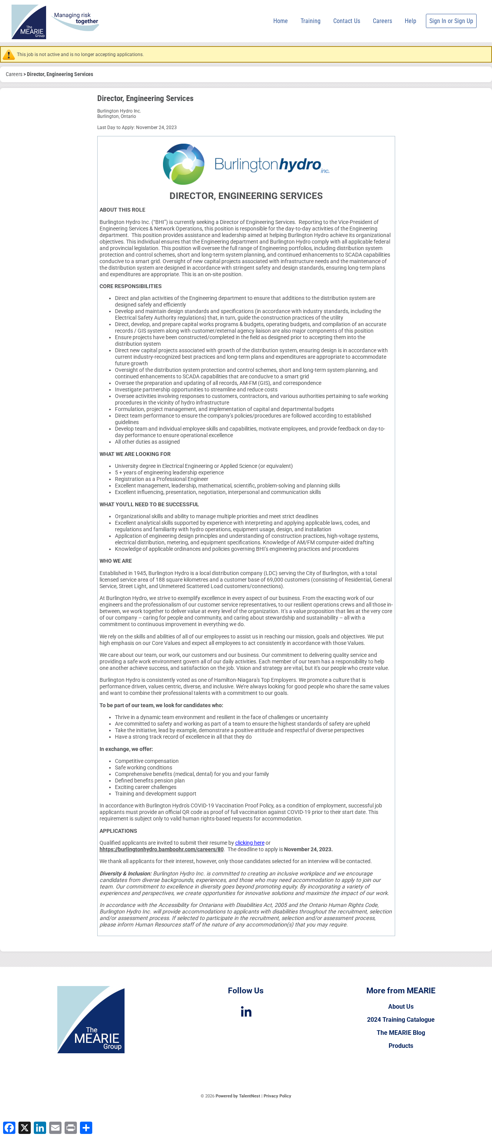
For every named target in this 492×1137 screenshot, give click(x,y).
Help (410, 21)
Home (280, 21)
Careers (382, 21)
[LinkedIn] (245, 1011)
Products (401, 1045)
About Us (401, 1006)
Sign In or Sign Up (451, 21)
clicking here (249, 843)
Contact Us (346, 21)
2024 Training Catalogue (401, 1019)
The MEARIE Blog (401, 1032)
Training (311, 21)
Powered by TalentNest (238, 1096)
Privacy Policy (277, 1096)
